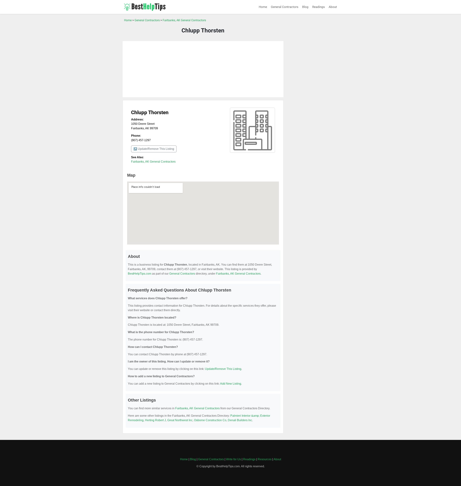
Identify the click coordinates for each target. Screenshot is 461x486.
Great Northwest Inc (180, 420)
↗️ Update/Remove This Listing (153, 148)
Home (263, 7)
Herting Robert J (155, 420)
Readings (318, 7)
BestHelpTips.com (139, 273)
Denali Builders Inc (240, 420)
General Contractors (284, 7)
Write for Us (233, 459)
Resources (265, 459)
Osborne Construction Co (210, 420)
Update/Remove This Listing (223, 368)
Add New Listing (230, 383)
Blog (305, 7)
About (333, 7)
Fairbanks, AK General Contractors (184, 20)
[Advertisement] (203, 69)
